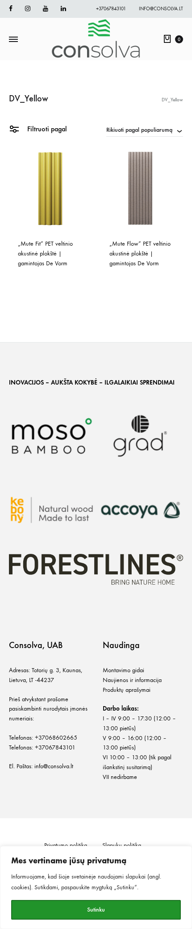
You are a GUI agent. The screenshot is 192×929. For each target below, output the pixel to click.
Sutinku (96, 909)
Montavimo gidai (123, 670)
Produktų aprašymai (126, 690)
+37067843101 (111, 9)
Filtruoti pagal (46, 129)
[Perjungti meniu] (13, 40)
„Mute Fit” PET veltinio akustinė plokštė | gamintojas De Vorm (46, 253)
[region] (96, 887)
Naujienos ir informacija (132, 680)
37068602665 (57, 737)
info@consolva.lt (161, 9)
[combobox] (144, 129)
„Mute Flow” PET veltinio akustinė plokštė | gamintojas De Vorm (140, 253)
